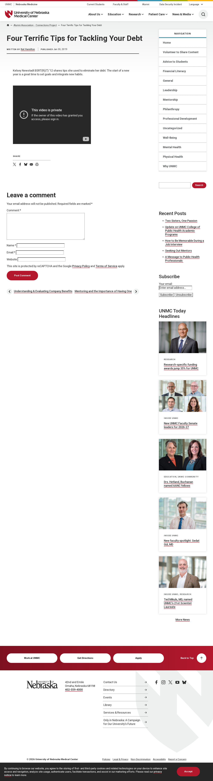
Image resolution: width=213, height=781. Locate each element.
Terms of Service (106, 266)
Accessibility (159, 759)
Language (194, 4)
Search (199, 185)
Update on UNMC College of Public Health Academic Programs (182, 230)
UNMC (8, 4)
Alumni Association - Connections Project (35, 25)
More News (183, 619)
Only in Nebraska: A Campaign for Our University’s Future (121, 722)
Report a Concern (177, 759)
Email (11, 252)
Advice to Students (175, 61)
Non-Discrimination (140, 759)
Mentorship (170, 99)
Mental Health (172, 147)
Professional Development (180, 118)
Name (11, 245)
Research (135, 14)
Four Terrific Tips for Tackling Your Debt (81, 25)
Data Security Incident (171, 4)
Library (107, 705)
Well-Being (170, 137)
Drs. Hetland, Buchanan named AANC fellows (178, 483)
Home (167, 42)
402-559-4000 (74, 689)
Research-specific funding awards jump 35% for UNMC (181, 366)
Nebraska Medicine (26, 4)
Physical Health (173, 156)
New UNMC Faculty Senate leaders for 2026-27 (180, 425)
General (168, 80)
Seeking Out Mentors (178, 250)
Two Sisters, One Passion (181, 220)
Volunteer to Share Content (180, 52)
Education (114, 14)
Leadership (170, 90)
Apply (138, 658)
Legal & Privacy (120, 759)
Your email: (165, 283)
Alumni (145, 4)
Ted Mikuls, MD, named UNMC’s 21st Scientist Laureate (178, 603)
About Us (94, 14)
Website (12, 259)
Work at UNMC (32, 658)
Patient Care (157, 14)
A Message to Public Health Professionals (182, 258)
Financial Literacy (174, 71)
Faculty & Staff (120, 4)
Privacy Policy (81, 266)
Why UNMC (170, 166)
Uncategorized (172, 128)
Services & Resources (117, 712)
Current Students (95, 4)
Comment (14, 210)
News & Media (181, 14)
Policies (106, 759)
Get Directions (85, 658)
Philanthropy (171, 109)
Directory (109, 689)
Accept (188, 771)
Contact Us (110, 682)
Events (107, 697)
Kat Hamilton (28, 49)
